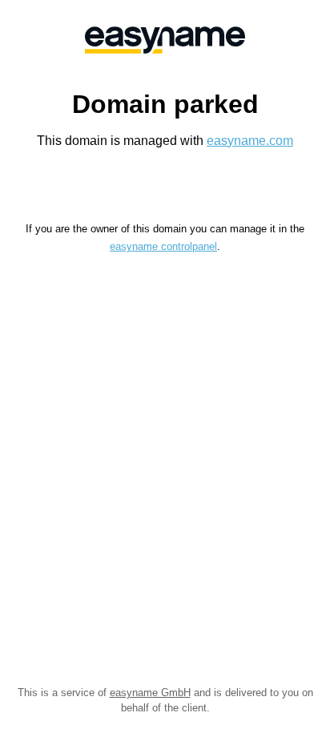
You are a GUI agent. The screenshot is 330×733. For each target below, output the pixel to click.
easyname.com (250, 140)
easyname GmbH (150, 693)
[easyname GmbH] (165, 40)
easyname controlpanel (163, 246)
